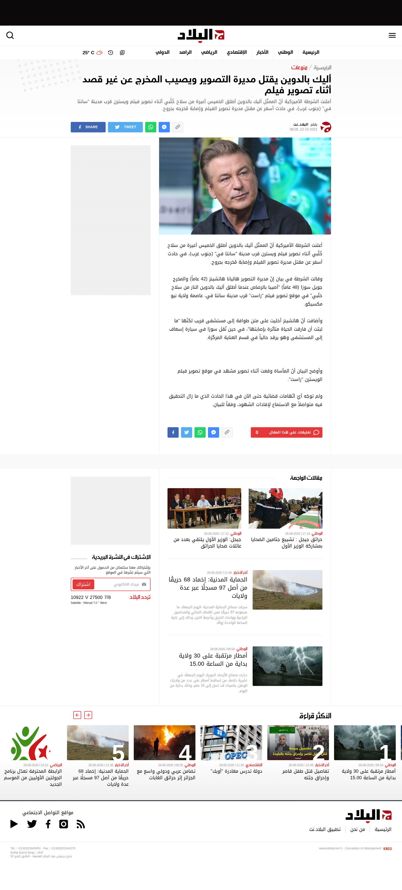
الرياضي (209, 52)
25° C (88, 52)
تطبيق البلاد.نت (325, 829)
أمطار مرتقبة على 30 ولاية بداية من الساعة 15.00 (213, 659)
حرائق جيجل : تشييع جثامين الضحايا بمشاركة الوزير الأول (286, 542)
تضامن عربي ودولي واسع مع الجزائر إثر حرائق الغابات (166, 774)
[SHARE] (173, 432)
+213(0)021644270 (63, 848)
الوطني (285, 52)
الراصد (185, 52)
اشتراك (83, 584)
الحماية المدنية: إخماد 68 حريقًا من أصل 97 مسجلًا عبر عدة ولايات (208, 587)
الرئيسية (311, 52)
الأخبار (262, 52)
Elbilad (201, 36)
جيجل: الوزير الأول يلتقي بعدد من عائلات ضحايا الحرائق (207, 542)
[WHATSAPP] (150, 127)
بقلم (303, 127)
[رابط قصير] (177, 127)
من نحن (357, 829)
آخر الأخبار (240, 572)
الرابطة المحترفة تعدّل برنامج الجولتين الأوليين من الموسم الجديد (33, 777)
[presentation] (88, 715)
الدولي (163, 52)
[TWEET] (186, 432)
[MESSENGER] (164, 127)
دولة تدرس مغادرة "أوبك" (236, 771)
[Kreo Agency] (387, 848)
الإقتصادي (237, 52)
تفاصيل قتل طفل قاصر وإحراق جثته (305, 774)
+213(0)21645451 (29, 848)
